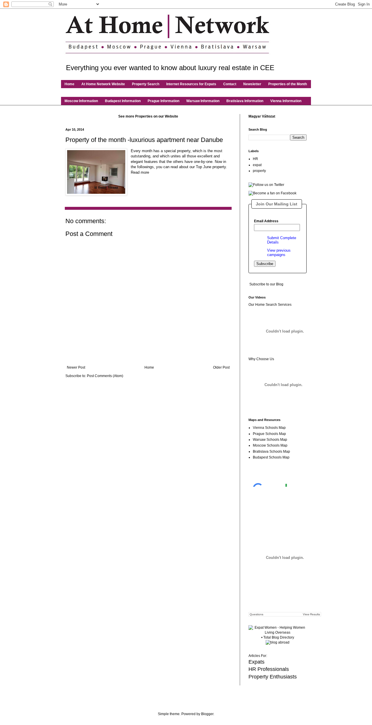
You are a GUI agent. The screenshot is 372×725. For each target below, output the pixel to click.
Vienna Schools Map (269, 428)
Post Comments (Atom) (105, 376)
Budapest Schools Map (271, 457)
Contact (229, 84)
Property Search (145, 84)
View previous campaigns (279, 252)
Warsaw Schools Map (270, 440)
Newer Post (76, 367)
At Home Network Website (103, 84)
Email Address (266, 221)
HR (255, 159)
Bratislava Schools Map (271, 451)
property (259, 171)
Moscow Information (81, 101)
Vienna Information (285, 101)
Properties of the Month (287, 84)
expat (257, 165)
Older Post (221, 367)
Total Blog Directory (278, 637)
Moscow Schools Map (270, 445)
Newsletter (252, 84)
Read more (140, 172)
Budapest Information (123, 101)
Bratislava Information (244, 101)
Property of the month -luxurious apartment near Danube (144, 139)
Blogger (207, 714)
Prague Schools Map (269, 434)
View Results (311, 614)
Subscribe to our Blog (266, 284)
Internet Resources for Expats (191, 84)
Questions (256, 614)
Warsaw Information (202, 101)
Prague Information (163, 101)
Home (69, 84)
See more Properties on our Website (148, 116)
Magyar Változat (261, 116)
